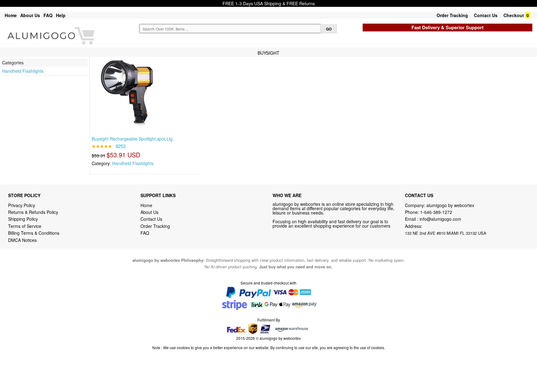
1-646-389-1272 (436, 212)
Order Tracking (452, 15)
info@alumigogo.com (440, 219)
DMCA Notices (22, 240)
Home (11, 15)
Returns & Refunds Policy (33, 212)
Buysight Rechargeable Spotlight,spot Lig (132, 139)
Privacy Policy (21, 205)
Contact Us (486, 15)
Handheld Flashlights (23, 71)
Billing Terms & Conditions (33, 233)
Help (61, 15)
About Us (30, 15)
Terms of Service (24, 226)
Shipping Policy (23, 219)
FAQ (48, 15)
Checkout (513, 15)
